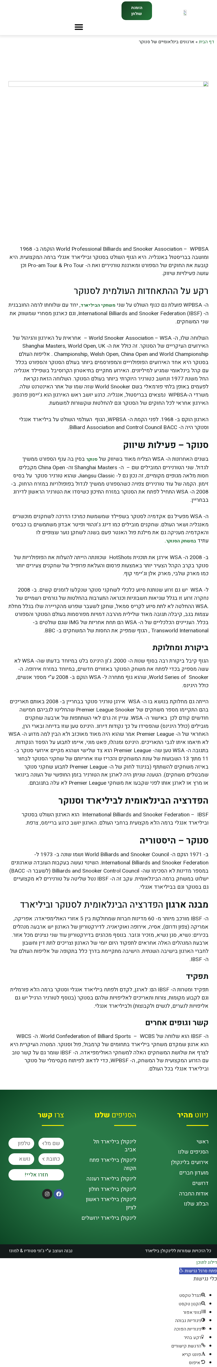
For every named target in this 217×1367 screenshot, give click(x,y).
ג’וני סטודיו (34, 1250)
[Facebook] (59, 1194)
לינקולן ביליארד (159, 1250)
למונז (14, 1250)
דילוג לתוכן (206, 1262)
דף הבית (206, 41)
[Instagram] (47, 1194)
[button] (79, 27)
